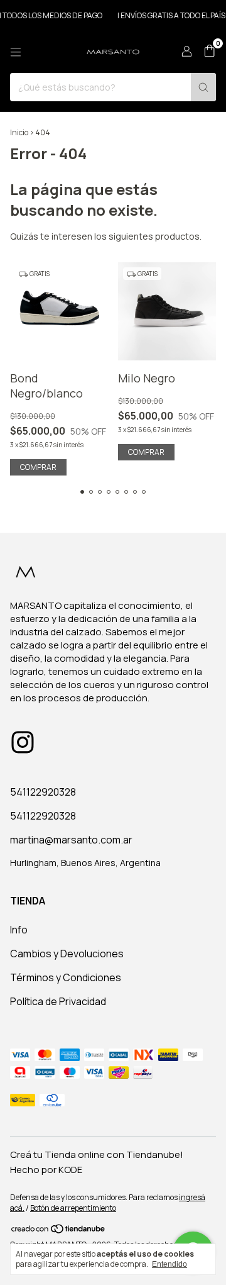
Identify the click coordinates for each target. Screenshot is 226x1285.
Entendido (169, 1264)
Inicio (19, 132)
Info (19, 930)
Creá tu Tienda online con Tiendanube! (96, 1154)
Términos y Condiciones (65, 977)
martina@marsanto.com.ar (71, 840)
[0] (209, 52)
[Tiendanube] (58, 1231)
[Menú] (15, 52)
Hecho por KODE (46, 1169)
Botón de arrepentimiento (73, 1208)
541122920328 (43, 792)
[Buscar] (203, 87)
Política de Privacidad (58, 1001)
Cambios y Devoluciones (67, 953)
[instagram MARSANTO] (22, 742)
